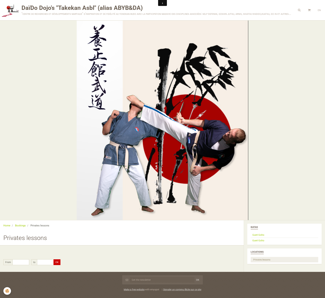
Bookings (20, 225)
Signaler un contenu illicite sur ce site (182, 289)
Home (6, 225)
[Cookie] (7, 291)
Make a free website (134, 289)
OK (57, 262)
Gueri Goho (258, 235)
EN (319, 10)
